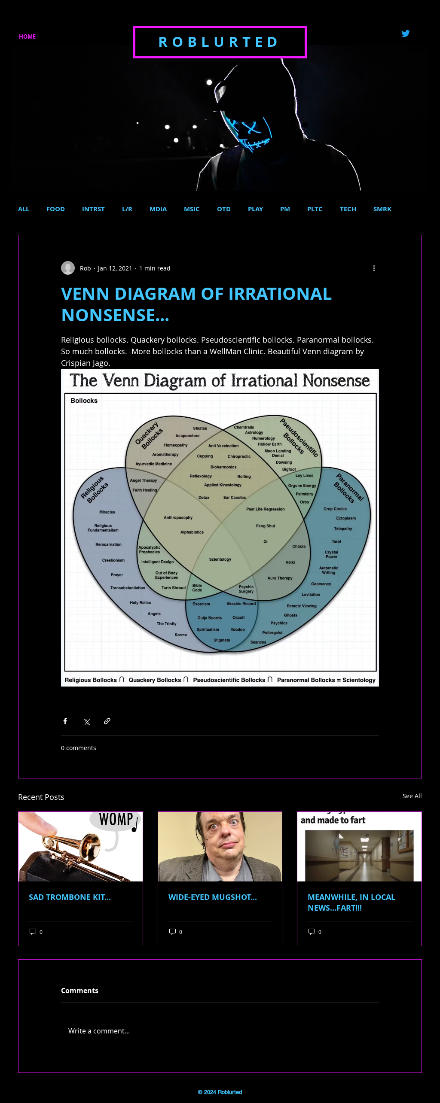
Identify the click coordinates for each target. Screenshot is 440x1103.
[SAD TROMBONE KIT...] (80, 846)
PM (285, 209)
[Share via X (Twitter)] (86, 721)
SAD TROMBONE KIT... (70, 897)
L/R (127, 209)
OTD (224, 209)
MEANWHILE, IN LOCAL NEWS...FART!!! (351, 902)
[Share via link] (107, 721)
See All (412, 796)
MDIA (158, 209)
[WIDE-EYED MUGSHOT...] (220, 846)
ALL (23, 209)
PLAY (255, 209)
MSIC (192, 209)
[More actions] (374, 268)
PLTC (315, 209)
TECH (348, 209)
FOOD (55, 209)
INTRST (93, 209)
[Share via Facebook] (65, 721)
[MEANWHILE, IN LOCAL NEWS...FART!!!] (359, 846)
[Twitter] (405, 33)
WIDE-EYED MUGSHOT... (212, 897)
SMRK (382, 209)
